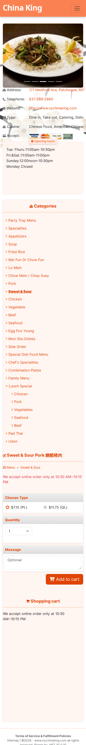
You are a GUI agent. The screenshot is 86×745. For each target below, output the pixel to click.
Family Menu (18, 378)
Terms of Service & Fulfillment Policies (43, 736)
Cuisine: (13, 127)
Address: (13, 90)
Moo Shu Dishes (21, 339)
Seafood (15, 323)
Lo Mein (15, 267)
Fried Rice (16, 252)
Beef (12, 315)
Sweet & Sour (20, 291)
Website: (13, 108)
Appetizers (17, 236)
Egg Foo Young (21, 331)
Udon (12, 441)
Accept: (13, 136)
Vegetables (23, 409)
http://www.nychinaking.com (53, 108)
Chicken (15, 299)
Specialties (17, 228)
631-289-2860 (41, 99)
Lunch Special (20, 386)
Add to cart (67, 579)
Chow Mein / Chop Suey (28, 275)
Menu (10, 467)
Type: (11, 117)
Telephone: (15, 99)
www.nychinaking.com (50, 740)
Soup (12, 244)
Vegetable (16, 307)
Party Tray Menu (22, 220)
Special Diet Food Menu (28, 354)
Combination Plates (24, 370)
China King (22, 7)
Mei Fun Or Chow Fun (26, 260)
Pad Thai (15, 433)
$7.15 (19, 507)
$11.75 (58, 507)
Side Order (17, 346)
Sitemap (13, 740)
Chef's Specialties (23, 362)
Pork (12, 283)
